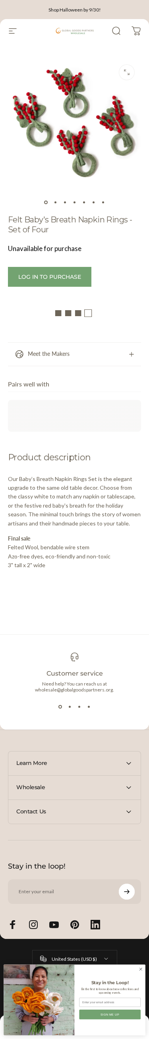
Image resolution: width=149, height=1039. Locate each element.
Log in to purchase (49, 276)
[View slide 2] (70, 707)
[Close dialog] (140, 969)
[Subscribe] (127, 892)
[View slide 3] (79, 707)
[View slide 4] (89, 707)
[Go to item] (46, 202)
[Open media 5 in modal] (127, 72)
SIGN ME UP (110, 1014)
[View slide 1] (60, 707)
